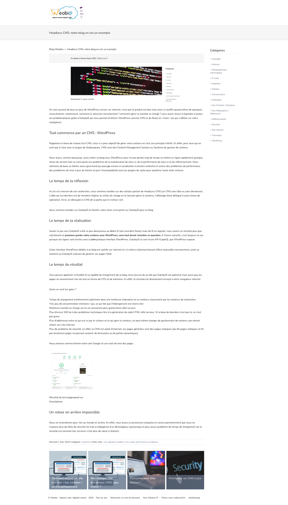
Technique (217, 135)
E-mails (215, 78)
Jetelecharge (194, 497)
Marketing (216, 99)
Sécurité (216, 124)
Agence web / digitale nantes (72, 497)
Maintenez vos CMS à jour (185, 478)
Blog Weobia (56, 49)
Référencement (219, 119)
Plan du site (101, 497)
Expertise (86, 442)
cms (105, 442)
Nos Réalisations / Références (219, 112)
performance (141, 442)
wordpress (153, 442)
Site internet (217, 129)
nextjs (132, 442)
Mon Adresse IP (150, 497)
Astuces (216, 64)
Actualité (216, 59)
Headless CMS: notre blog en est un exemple (91, 49)
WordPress (217, 140)
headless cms (122, 442)
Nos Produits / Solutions (223, 105)
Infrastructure (218, 94)
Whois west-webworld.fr (173, 497)
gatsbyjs (112, 442)
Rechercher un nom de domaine (125, 497)
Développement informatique (218, 71)
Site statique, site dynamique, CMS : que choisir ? (104, 482)
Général (215, 89)
